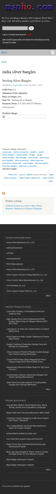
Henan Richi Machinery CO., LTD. (20, 242)
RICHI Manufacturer (14, 264)
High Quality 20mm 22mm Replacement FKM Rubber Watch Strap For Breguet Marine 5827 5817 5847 (26, 321)
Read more (12, 174)
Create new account (17, 34)
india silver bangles (9, 168)
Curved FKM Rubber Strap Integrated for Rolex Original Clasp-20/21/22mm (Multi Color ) (26, 360)
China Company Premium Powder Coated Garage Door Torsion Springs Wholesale (27, 352)
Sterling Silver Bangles (16, 80)
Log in (5, 34)
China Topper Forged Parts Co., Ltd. (21, 290)
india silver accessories (28, 166)
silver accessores (22, 160)
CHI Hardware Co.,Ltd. (16, 285)
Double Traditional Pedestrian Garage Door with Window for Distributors (26, 345)
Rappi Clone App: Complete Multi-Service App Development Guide (26, 445)
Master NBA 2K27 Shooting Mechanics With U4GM (27, 412)
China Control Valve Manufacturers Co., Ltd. (24, 280)
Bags (39, 205)
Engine (29, 208)
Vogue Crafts (17, 85)
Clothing (9, 205)
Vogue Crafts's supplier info (29, 177)
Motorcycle (19, 208)
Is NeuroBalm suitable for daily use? (21, 433)
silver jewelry (44, 157)
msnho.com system (21, 486)
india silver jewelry (41, 163)
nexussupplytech (13, 258)
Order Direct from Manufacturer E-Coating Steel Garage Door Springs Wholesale (26, 383)
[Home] (28, 7)
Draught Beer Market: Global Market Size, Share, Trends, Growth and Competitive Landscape (26, 406)
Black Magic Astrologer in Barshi (20, 459)
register (29, 174)
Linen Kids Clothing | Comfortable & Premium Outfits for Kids (25, 312)
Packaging (38, 208)
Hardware (9, 208)
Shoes (33, 205)
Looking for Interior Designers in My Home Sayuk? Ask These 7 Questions (27, 419)
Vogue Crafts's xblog (48, 179)
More (48, 295)
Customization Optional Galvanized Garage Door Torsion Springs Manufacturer (27, 375)
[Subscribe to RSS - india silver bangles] (3, 192)
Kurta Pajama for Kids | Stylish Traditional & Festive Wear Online (27, 337)
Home (4, 61)
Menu (4, 52)
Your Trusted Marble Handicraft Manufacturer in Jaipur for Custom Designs (26, 426)
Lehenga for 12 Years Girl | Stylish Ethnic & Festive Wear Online (27, 330)
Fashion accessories (22, 205)
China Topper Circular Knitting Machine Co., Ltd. (26, 274)
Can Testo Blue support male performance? (24, 438)
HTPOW (9, 253)
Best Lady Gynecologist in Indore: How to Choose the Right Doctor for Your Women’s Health (27, 452)
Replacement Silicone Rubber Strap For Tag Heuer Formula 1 (27, 368)
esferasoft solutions (14, 247)
